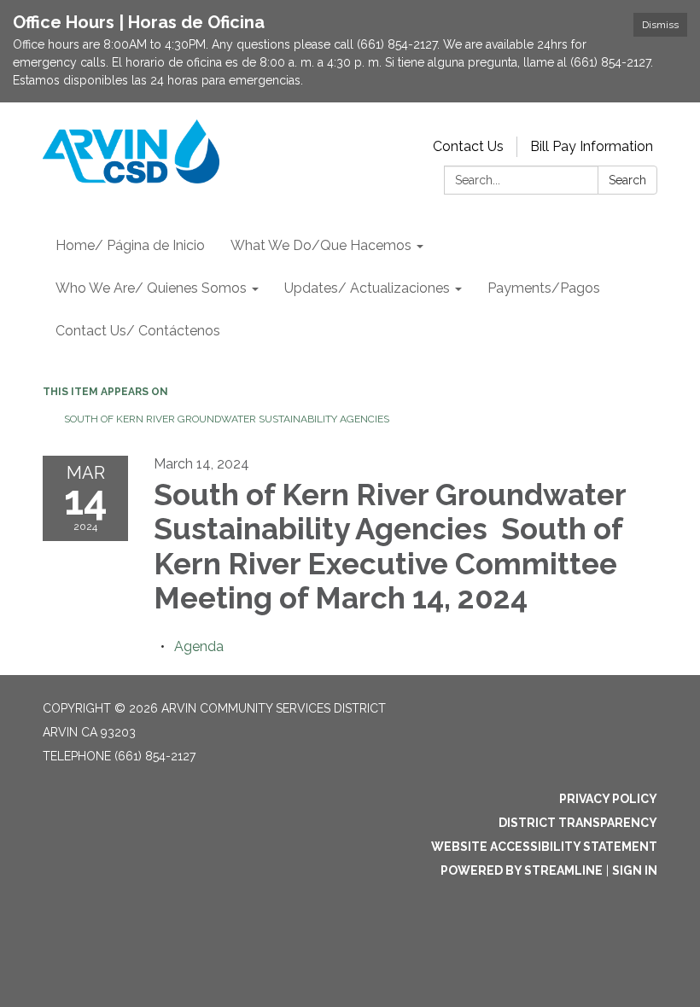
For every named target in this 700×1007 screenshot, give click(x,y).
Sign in (634, 870)
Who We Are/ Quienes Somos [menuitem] (151, 288)
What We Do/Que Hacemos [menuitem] (320, 245)
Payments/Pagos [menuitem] (543, 288)
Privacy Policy (608, 799)
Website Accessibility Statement (544, 846)
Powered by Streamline (521, 870)
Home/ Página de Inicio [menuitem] (130, 245)
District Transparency (578, 822)
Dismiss (660, 25)
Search (627, 180)
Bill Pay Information (591, 146)
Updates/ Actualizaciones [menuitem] (367, 288)
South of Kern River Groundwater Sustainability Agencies (228, 419)
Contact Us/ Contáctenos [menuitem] (137, 331)
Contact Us (468, 146)
